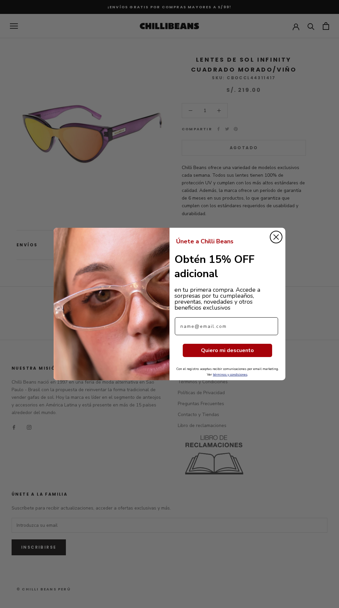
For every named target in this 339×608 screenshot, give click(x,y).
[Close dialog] (276, 237)
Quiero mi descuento (227, 350)
